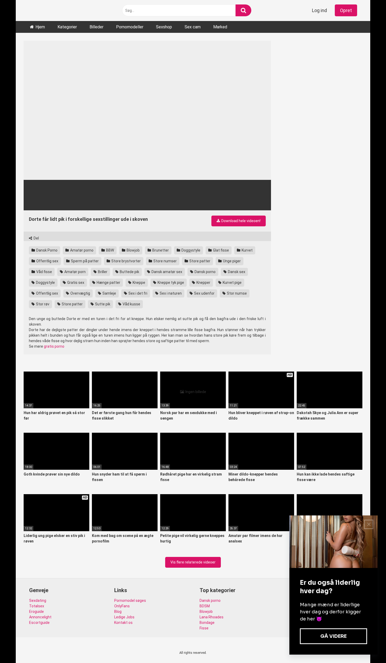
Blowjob (133, 250)
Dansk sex (236, 272)
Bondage (207, 622)
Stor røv (42, 304)
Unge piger (231, 261)
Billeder (96, 26)
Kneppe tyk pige (170, 282)
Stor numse (236, 293)
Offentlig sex (46, 261)
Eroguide (36, 611)
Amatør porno (81, 250)
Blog (118, 611)
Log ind (319, 10)
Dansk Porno (46, 250)
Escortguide (39, 622)
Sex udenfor (204, 293)
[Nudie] (42, 10)
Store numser (165, 261)
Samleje (109, 293)
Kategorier (67, 26)
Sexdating (37, 600)
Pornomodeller (129, 26)
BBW (109, 250)
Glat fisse (220, 250)
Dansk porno (205, 272)
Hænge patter (108, 282)
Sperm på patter (84, 261)
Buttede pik (129, 272)
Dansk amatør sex (166, 272)
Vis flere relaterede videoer (193, 562)
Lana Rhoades (211, 617)
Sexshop (164, 26)
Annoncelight (40, 617)
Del (36, 238)
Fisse (204, 628)
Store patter (199, 261)
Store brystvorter (126, 261)
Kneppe (138, 282)
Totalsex (36, 606)
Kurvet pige (232, 282)
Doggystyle (190, 250)
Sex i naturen (170, 293)
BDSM (205, 606)
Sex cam (193, 26)
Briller (102, 272)
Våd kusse (131, 304)
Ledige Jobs (124, 617)
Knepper (203, 282)
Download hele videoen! (240, 221)
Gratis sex (75, 282)
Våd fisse (43, 272)
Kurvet (247, 250)
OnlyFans (122, 606)
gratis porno (54, 346)
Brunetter (160, 250)
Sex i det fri (137, 293)
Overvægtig (80, 293)
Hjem (40, 26)
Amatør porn (75, 272)
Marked (220, 26)
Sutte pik (102, 304)
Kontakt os (123, 622)
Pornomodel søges (130, 600)
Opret (346, 10)
